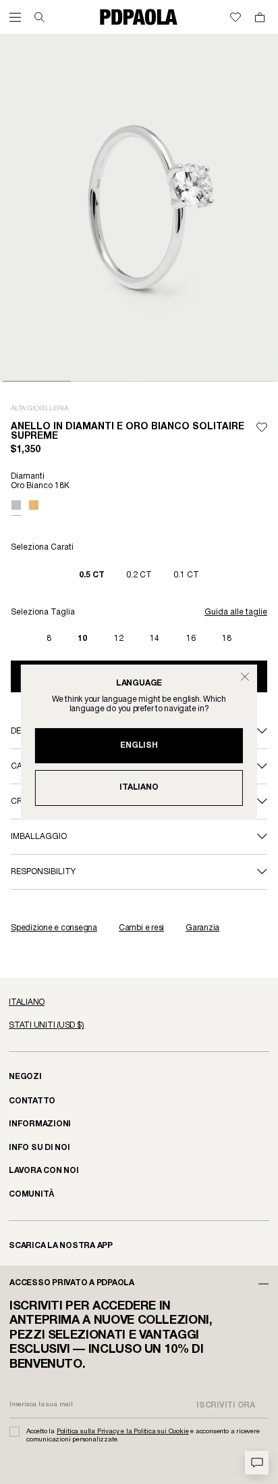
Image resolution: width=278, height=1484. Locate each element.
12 (118, 638)
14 (154, 638)
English (138, 745)
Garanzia (202, 928)
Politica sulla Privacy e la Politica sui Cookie (123, 1432)
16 (191, 638)
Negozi (25, 1076)
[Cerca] (39, 17)
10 (82, 638)
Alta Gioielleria (39, 409)
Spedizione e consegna (54, 928)
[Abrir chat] (257, 1463)
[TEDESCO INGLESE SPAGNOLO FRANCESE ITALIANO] (139, 1002)
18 (226, 638)
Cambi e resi (141, 928)
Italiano (138, 787)
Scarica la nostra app (61, 1245)
